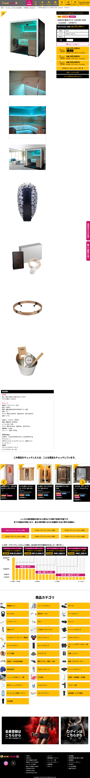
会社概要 (71, 756)
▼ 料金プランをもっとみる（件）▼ (72, 68)
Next (82, 482)
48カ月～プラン (45, 536)
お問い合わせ (49, 5)
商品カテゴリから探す (32, 762)
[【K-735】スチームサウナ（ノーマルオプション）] (63, 474)
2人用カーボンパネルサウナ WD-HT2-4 (26, 487)
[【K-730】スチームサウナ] (81, 474)
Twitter (13, 763)
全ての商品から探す (31, 760)
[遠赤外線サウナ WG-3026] (45, 474)
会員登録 (68, 4)
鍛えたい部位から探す (88, 251)
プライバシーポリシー (75, 762)
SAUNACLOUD (30, 768)
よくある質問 (72, 766)
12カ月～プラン (45, 530)
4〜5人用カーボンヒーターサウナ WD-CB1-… (8, 487)
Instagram (6, 763)
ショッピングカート (52, 762)
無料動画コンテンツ (52, 758)
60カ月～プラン (75, 536)
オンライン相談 (42, 5)
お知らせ (28, 758)
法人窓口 (55, 4)
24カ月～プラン (75, 530)
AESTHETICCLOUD (31, 772)
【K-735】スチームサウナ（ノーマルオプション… (63, 488)
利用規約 (71, 760)
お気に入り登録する (73, 44)
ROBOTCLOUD (30, 770)
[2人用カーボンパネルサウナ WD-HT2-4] (27, 474)
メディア (49, 756)
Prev (4, 482)
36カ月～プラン (15, 536)
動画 (36, 4)
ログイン (75, 4)
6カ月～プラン (15, 530)
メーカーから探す (31, 764)
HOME (28, 756)
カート (61, 3)
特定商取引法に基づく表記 (76, 758)
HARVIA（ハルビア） (71, 33)
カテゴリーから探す (88, 230)
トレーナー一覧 (51, 760)
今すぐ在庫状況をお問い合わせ (72, 76)
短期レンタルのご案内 (73, 72)
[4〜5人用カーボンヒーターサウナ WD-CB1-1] (8, 474)
